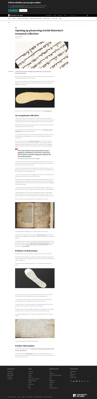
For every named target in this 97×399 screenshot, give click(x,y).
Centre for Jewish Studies (34, 141)
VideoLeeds (51, 382)
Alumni (65, 15)
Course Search (10, 378)
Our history (30, 373)
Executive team (31, 384)
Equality (29, 382)
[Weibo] (82, 381)
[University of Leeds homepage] (15, 15)
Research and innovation (23, 18)
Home (9, 18)
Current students (48, 15)
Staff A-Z (50, 384)
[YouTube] (76, 381)
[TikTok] (85, 381)
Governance (30, 377)
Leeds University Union (53, 388)
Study (13, 18)
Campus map (30, 371)
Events (29, 388)
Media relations (52, 380)
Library (50, 377)
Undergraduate (10, 371)
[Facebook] (71, 381)
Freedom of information (38, 396)
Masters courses (10, 373)
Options (23, 10)
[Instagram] (79, 381)
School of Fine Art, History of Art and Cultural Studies (37, 244)
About (60, 18)
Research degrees (10, 375)
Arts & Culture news (18, 36)
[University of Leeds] (81, 395)
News (9, 22)
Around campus (46, 18)
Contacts (51, 386)
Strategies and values (32, 380)
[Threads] (88, 381)
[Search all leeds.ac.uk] (87, 15)
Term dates (51, 373)
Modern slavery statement (47, 396)
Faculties (59, 15)
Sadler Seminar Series (41, 234)
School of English (25, 246)
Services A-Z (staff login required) (55, 375)
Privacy (19, 396)
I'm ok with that (13, 10)
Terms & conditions (30, 396)
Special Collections (48, 111)
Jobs (50, 371)
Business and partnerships (36, 18)
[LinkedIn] (74, 381)
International (9, 377)
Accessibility (23, 396)
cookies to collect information (17, 5)
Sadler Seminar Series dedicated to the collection (40, 243)
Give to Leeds (54, 18)
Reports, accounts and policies (33, 378)
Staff (54, 15)
